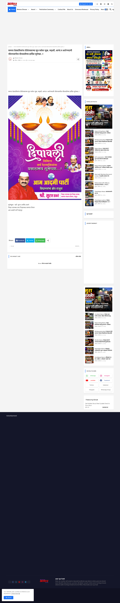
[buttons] (97, 4)
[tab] (12, 9)
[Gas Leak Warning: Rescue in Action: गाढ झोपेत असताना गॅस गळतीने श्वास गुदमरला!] (89, 176)
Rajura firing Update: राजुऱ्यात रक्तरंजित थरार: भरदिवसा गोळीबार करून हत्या (103, 167)
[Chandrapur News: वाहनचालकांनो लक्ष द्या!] (89, 194)
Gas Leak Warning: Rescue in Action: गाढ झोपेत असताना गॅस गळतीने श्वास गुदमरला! (103, 176)
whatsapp (93, 375)
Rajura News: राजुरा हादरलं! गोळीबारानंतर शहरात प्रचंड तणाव (102, 149)
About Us (70, 9)
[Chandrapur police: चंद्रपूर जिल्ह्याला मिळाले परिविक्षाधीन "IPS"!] (89, 202)
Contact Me (61, 9)
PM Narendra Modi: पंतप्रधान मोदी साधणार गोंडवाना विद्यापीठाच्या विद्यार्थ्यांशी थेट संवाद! (103, 141)
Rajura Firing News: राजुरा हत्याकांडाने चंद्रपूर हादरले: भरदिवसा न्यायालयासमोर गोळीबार (103, 133)
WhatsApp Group (106, 389)
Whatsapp (41, 240)
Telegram (91, 389)
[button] (106, 9)
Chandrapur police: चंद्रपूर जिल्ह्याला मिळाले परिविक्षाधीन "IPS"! (102, 201)
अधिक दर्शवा (78, 256)
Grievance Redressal (81, 9)
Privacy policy (94, 9)
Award (33, 9)
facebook (107, 380)
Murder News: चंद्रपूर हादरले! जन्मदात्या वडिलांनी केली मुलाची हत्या (102, 340)
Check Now (14, 593)
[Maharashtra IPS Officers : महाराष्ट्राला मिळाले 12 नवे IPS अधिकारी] (89, 185)
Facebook (21, 240)
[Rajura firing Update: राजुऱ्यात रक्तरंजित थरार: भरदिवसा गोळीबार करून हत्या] (89, 168)
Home (13, 9)
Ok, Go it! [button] (8, 597)
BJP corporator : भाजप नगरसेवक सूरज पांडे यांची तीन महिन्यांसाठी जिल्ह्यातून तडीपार (103, 158)
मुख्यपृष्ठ (10, 46)
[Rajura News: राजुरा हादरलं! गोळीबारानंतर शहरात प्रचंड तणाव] (89, 150)
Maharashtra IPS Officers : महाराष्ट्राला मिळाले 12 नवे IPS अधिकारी (102, 184)
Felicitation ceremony (46, 9)
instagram (107, 375)
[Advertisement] (60, 28)
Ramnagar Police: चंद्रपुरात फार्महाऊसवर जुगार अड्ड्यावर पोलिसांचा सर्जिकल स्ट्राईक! (103, 350)
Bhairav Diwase (22, 9)
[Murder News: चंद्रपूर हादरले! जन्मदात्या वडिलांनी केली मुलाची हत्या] (89, 342)
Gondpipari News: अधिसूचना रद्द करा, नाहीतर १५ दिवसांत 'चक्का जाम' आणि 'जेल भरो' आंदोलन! (103, 359)
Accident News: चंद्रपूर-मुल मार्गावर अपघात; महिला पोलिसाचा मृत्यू (103, 315)
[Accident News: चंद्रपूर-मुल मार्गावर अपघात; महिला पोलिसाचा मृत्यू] (89, 316)
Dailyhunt (105, 385)
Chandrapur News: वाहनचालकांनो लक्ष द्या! (103, 192)
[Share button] (48, 240)
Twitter (31, 240)
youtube (93, 380)
